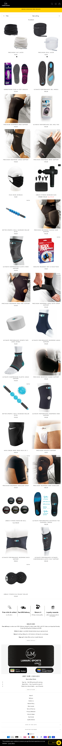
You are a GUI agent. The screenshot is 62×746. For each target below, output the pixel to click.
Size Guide (31, 717)
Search (31, 695)
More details (31, 640)
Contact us (31, 701)
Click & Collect (31, 714)
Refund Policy (31, 703)
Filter (7, 16)
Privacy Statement (31, 711)
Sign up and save (31, 724)
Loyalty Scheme (31, 719)
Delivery (31, 698)
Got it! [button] (54, 742)
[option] (31, 10)
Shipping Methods (31, 729)
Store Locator (31, 706)
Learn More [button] (11, 743)
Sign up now (31, 689)
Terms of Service (31, 709)
